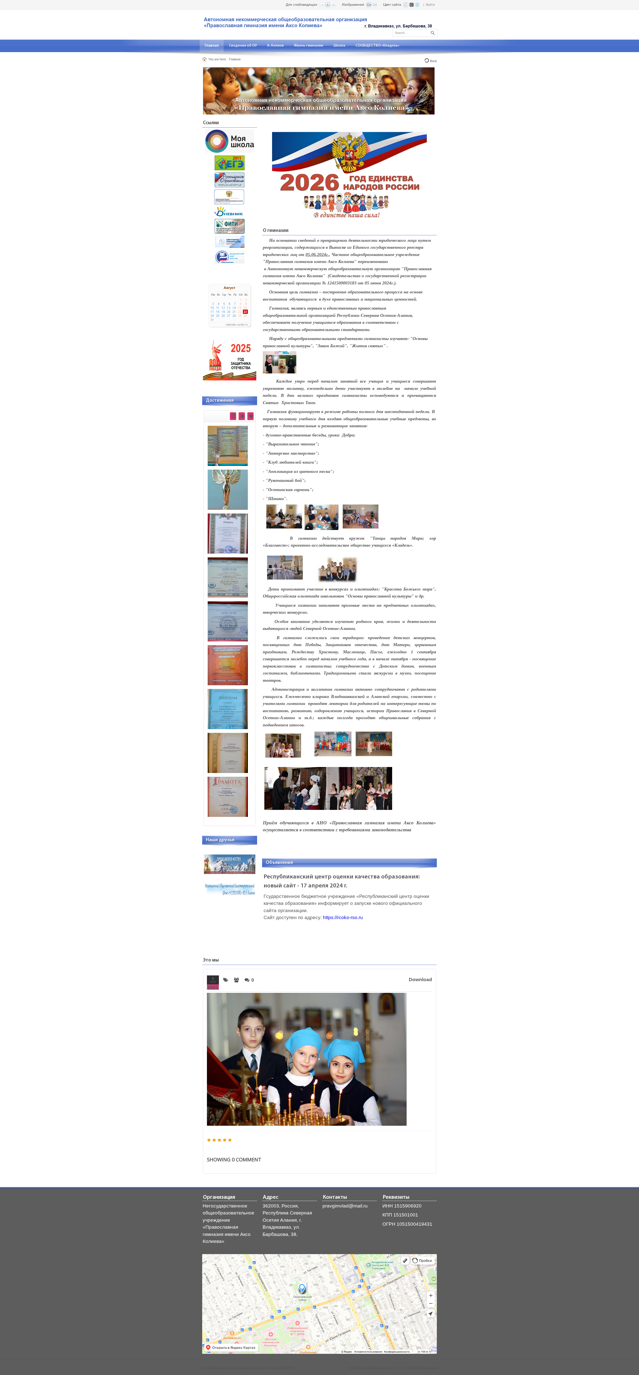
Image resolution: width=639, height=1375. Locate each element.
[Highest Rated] (250, 416)
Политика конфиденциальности (372, 1368)
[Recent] (233, 416)
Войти (430, 4)
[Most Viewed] (242, 416)
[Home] (205, 59)
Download (420, 979)
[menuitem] (212, 45)
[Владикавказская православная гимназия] (317, 24)
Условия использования (420, 1368)
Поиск (432, 31)
